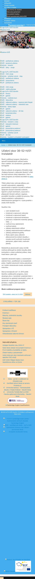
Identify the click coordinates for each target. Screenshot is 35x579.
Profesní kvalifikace (9, 310)
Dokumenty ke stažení (14, 10)
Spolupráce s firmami (10, 331)
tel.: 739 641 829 (29, 25)
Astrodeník (8, 23)
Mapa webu (17, 414)
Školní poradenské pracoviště (17, 16)
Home (3, 145)
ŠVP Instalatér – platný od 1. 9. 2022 (13, 294)
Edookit (6, 1)
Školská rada (7, 318)
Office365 (7, 3)
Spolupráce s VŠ (8, 328)
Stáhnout (27, 294)
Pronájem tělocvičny (9, 326)
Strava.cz (7, 18)
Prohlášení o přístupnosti (25, 412)
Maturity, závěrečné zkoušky (12, 315)
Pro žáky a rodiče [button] (10, 7)
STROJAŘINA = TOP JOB (11, 301)
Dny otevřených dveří (10, 323)
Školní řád (6, 320)
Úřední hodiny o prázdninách (12, 352)
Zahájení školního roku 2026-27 (13, 345)
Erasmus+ (6, 313)
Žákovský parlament (13, 12)
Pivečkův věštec (9, 20)
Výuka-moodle (9, 5)
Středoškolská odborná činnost (13, 334)
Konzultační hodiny (13, 14)
